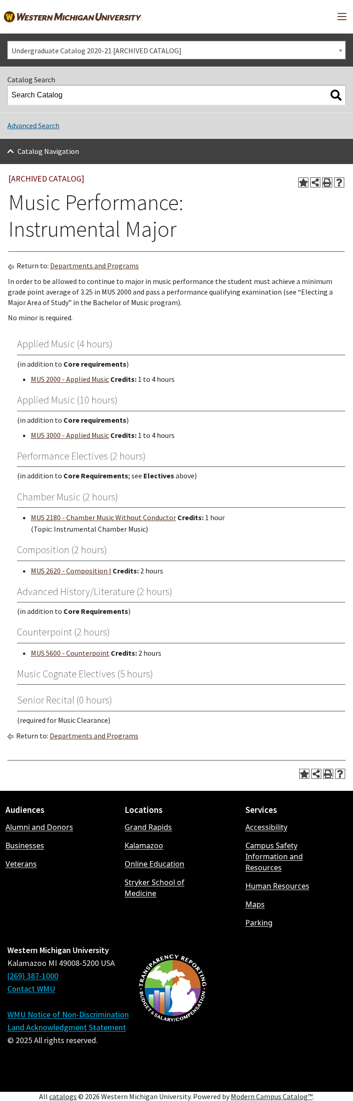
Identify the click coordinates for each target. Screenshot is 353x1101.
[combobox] (176, 50)
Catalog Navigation (48, 151)
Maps (255, 904)
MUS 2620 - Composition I (71, 570)
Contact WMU (31, 988)
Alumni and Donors (39, 827)
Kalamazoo (144, 845)
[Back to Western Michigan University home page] (73, 17)
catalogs (63, 1096)
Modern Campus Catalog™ (272, 1096)
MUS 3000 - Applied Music (70, 435)
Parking (259, 923)
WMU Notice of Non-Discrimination (68, 1014)
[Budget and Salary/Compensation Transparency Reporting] (172, 1012)
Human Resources (277, 886)
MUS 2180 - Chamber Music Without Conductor (103, 517)
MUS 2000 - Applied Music (70, 379)
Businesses (25, 845)
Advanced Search (33, 125)
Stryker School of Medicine (154, 887)
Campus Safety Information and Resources (274, 856)
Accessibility (266, 827)
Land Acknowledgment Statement (66, 1027)
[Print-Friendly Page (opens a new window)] (327, 182)
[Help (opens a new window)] (339, 182)
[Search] (336, 95)
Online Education (154, 864)
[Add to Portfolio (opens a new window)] (303, 182)
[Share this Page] (315, 182)
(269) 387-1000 (32, 975)
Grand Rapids (148, 827)
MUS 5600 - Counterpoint (70, 653)
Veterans (21, 864)
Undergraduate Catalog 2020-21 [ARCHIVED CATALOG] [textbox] (96, 50)
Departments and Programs (94, 265)
